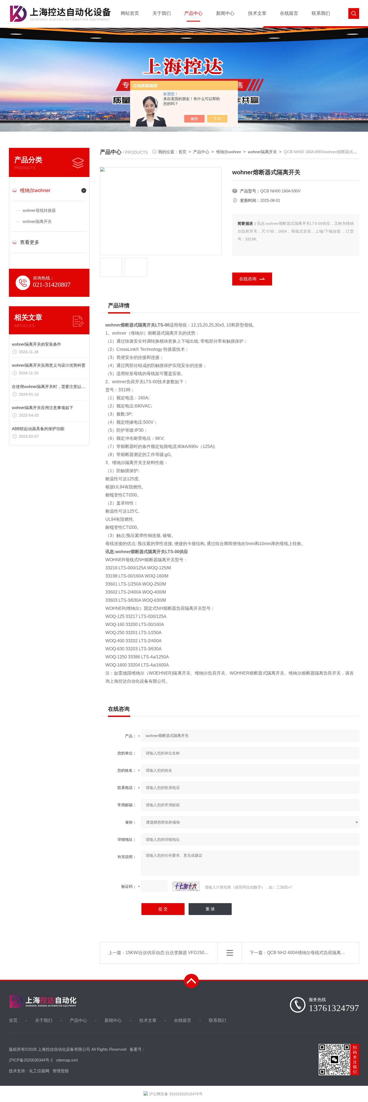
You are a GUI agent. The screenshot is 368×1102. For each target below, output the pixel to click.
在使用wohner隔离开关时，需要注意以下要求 (52, 386)
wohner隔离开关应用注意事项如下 (42, 407)
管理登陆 (61, 1071)
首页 (182, 151)
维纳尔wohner (35, 190)
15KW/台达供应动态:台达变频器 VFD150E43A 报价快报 (179, 952)
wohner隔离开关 (37, 221)
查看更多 (29, 242)
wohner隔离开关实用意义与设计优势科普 (48, 365)
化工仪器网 (39, 1071)
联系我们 (321, 13)
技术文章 (257, 13)
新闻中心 (225, 13)
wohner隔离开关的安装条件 (36, 344)
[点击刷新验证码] (185, 886)
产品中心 (193, 13)
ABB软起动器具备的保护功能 (38, 428)
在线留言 (289, 13)
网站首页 (130, 13)
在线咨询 (247, 279)
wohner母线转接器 (39, 210)
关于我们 (161, 13)
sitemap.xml (67, 1060)
